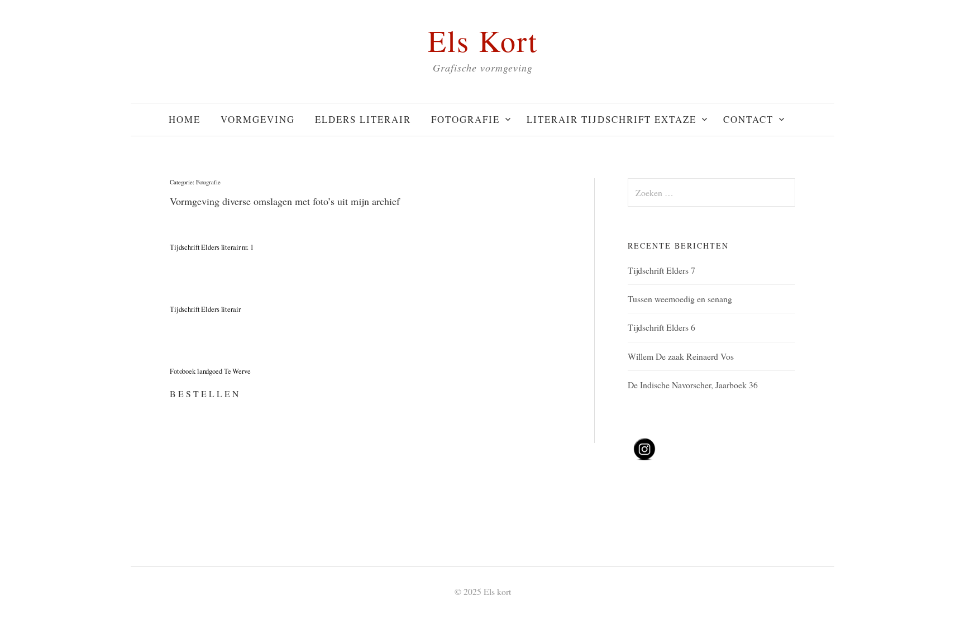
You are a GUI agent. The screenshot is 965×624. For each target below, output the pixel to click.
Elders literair (363, 119)
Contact (748, 119)
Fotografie (465, 119)
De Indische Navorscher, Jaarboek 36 (693, 384)
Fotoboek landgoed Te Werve (210, 371)
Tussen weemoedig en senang (680, 298)
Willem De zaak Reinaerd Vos (681, 356)
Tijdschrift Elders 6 (661, 327)
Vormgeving (258, 119)
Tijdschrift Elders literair (205, 309)
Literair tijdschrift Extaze (611, 119)
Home (184, 119)
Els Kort (483, 40)
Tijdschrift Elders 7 (661, 270)
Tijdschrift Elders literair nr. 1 (212, 247)
